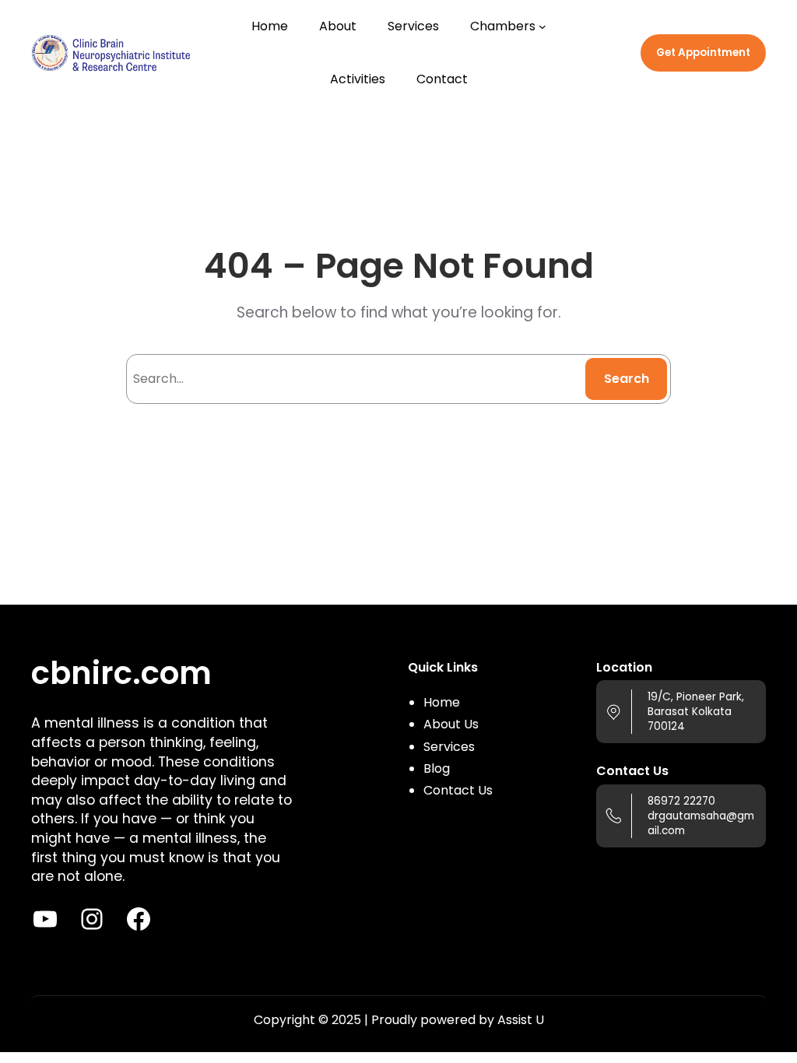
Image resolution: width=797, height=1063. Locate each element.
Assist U (520, 1020)
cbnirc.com (121, 673)
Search (626, 379)
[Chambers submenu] (542, 26)
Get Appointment (703, 52)
